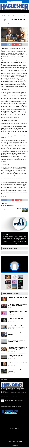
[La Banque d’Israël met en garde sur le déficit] (8, 286)
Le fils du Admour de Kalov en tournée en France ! (17, 363)
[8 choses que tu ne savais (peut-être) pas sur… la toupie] (20, 282)
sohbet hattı (13, 4)
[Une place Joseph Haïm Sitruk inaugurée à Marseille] (4, 358)
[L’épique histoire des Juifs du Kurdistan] (4, 372)
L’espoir (6, 234)
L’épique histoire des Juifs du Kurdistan (15, 370)
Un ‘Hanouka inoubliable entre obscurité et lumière (15, 319)
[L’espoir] (14, 224)
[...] (16, 243)
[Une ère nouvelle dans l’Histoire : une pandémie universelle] (14, 282)
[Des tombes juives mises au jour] (14, 286)
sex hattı (19, 4)
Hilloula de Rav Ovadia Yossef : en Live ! (17, 298)
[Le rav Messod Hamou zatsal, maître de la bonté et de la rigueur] (8, 282)
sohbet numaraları (4, 7)
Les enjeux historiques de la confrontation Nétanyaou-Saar (16, 326)
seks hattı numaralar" (20, 2)
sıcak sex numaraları (8, 5)
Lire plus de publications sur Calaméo (15, 441)
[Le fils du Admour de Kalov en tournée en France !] (4, 365)
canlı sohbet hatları (23, 5)
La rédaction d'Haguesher (14, 23)
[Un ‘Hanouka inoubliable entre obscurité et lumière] (4, 321)
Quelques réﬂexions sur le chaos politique (16, 333)
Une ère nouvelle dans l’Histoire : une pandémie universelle (17, 312)
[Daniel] (2, 401)
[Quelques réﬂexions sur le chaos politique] (4, 335)
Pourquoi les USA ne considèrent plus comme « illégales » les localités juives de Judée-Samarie (17, 348)
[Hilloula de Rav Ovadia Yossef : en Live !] (8, 277)
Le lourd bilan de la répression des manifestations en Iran (16, 340)
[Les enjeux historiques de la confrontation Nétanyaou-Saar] (4, 328)
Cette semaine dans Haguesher (11, 293)
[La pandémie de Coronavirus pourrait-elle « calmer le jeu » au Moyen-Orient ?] (20, 277)
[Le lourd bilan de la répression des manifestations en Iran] (4, 343)
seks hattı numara (14, 0)
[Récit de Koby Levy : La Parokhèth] (20, 286)
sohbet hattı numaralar (9, 2)
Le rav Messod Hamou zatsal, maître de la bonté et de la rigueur (17, 305)
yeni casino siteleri (4, 8)
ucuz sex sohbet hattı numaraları (16, 7)
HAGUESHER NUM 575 (14, 428)
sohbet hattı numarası (5, 0)
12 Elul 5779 (5, 23)
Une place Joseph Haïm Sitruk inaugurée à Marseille (15, 356)
